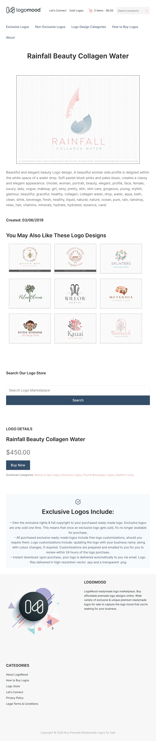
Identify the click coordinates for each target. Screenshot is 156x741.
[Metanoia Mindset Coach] (121, 311)
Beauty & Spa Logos (47, 475)
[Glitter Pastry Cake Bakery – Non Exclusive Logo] (75, 276)
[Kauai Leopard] (75, 346)
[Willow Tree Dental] (75, 311)
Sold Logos (76, 10)
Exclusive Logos (17, 27)
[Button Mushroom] (30, 346)
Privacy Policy (15, 698)
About (10, 37)
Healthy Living (125, 475)
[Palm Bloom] (30, 311)
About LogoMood (17, 674)
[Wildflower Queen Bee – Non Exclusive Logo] (30, 276)
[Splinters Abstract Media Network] (121, 276)
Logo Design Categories (89, 27)
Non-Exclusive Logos (50, 27)
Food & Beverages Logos (98, 475)
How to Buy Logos (125, 27)
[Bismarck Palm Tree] (121, 346)
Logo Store (13, 686)
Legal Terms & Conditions (22, 703)
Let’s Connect (57, 10)
